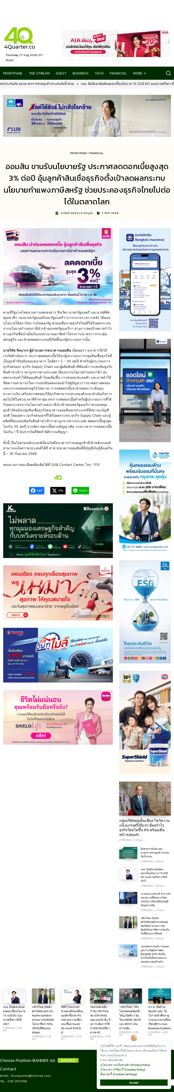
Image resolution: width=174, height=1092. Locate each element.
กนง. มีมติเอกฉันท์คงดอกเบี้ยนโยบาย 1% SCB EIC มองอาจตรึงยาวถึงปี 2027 (61, 84)
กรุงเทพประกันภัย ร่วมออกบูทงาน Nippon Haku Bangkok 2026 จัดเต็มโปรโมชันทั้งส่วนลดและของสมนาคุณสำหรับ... (155, 954)
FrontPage (78, 153)
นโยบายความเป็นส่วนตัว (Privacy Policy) (125, 1065)
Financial (97, 153)
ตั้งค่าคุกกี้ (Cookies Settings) (118, 1074)
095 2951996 (17, 1081)
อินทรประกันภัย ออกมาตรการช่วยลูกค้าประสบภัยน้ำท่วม (155, 852)
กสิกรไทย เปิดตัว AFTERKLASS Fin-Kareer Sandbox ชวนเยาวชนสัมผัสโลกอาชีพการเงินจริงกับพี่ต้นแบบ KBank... (155, 926)
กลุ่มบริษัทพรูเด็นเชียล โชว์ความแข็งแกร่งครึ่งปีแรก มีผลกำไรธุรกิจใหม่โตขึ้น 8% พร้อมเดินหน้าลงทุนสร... (144, 828)
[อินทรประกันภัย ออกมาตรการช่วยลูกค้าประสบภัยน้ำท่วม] (128, 853)
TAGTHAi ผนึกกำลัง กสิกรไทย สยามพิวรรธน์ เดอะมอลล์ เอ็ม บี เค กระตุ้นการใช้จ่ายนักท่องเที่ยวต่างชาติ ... (100, 1019)
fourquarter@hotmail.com (31, 1075)
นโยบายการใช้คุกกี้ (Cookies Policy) (122, 1069)
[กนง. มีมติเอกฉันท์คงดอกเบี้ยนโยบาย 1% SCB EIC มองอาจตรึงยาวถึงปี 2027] (128, 873)
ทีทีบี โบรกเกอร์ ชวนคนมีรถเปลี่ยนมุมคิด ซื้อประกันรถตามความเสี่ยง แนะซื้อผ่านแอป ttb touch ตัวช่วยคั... (72, 1019)
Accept (134, 1082)
